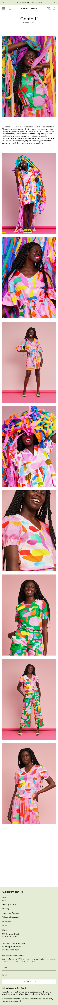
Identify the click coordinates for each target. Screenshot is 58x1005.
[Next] (54, 2)
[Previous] (3, 2)
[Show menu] (3, 8)
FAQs (4, 901)
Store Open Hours (9, 905)
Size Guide (6, 921)
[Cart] (54, 8)
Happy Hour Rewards (10, 913)
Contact (5, 925)
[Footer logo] (13, 892)
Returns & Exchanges (10, 917)
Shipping (5, 909)
